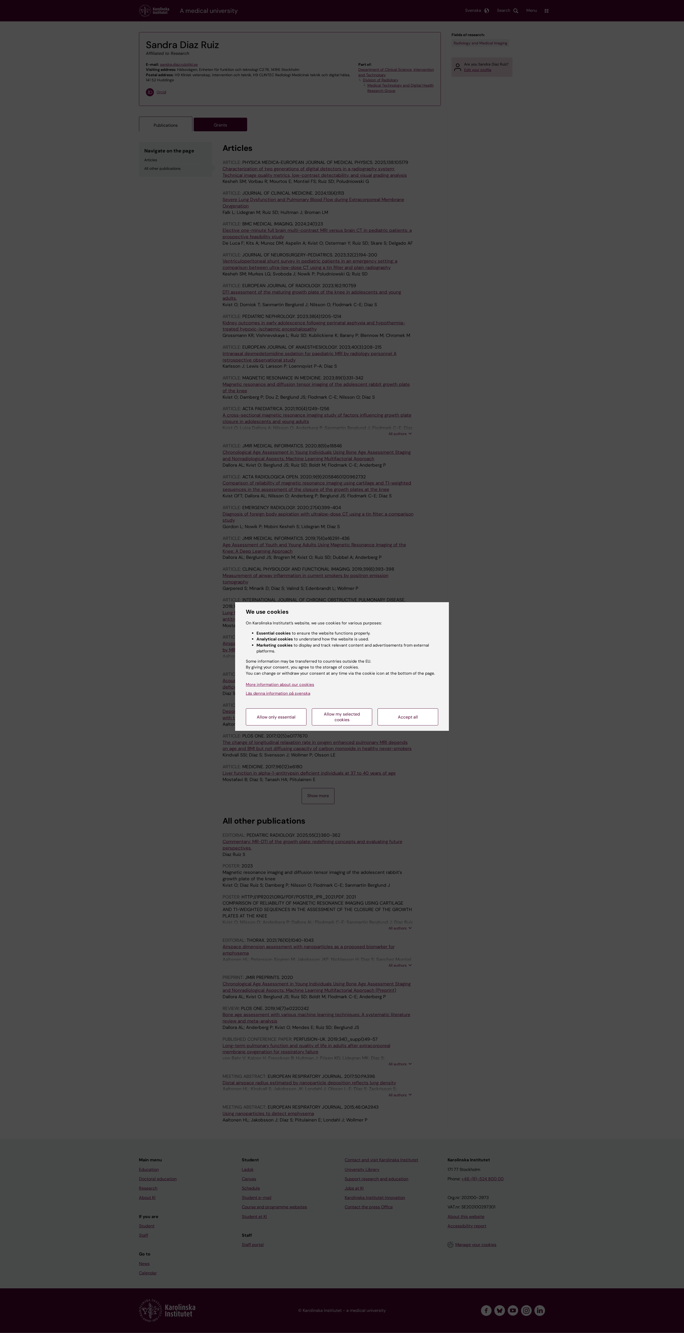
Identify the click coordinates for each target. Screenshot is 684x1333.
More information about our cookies (280, 684)
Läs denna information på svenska (278, 693)
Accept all (408, 717)
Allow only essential (276, 717)
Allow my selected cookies (342, 717)
